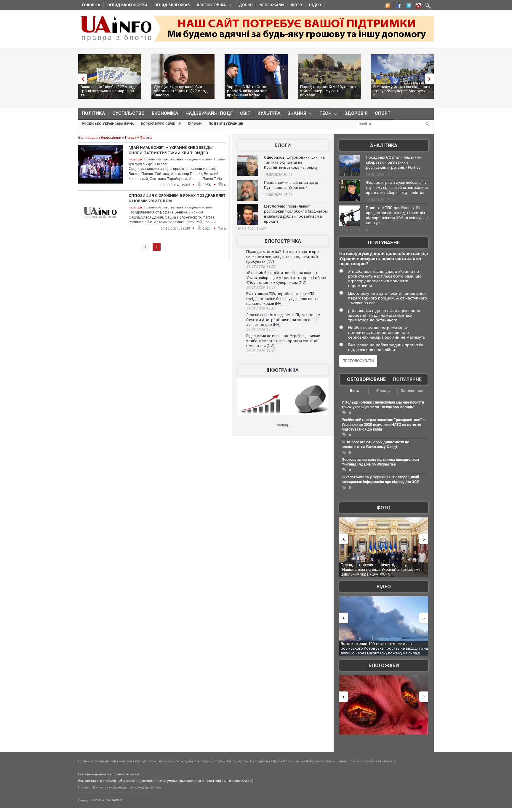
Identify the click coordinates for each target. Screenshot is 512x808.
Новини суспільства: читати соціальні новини (178, 159)
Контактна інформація (109, 787)
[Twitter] (407, 6)
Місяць (383, 390)
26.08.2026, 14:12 (260, 351)
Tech (324, 115)
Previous (81, 79)
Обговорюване (366, 379)
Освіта (230, 761)
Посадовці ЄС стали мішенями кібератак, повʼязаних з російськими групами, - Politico (393, 162)
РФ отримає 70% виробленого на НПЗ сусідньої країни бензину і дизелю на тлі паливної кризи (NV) (282, 298)
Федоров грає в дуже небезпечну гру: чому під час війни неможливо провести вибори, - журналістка (397, 187)
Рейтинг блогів (366, 761)
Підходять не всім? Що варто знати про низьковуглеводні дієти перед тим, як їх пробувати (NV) (282, 256)
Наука (204, 761)
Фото (296, 5)
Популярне (407, 379)
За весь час (412, 390)
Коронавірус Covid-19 (160, 124)
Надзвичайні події (209, 113)
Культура (269, 113)
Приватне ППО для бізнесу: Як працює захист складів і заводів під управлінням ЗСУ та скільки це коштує (397, 215)
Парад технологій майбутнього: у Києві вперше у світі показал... (328, 91)
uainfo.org (133, 780)
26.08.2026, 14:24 (260, 330)
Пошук (130, 138)
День (354, 390)
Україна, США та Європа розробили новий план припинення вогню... (249, 91)
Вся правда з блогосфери (99, 138)
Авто (242, 761)
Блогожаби (272, 5)
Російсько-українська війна (108, 124)
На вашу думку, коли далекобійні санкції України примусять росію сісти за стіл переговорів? (383, 258)
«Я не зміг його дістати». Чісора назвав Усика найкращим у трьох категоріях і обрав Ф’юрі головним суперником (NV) (286, 277)
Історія (217, 761)
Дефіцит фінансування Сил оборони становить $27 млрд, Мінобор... (181, 91)
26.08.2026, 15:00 (260, 266)
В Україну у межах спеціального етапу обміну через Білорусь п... (401, 91)
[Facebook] (397, 6)
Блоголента (344, 761)
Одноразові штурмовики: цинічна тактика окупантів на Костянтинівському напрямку (294, 162)
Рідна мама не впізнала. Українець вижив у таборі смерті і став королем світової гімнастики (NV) (283, 341)
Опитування (384, 243)
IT (250, 761)
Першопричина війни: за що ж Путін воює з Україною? (291, 185)
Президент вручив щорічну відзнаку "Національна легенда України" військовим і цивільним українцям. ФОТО (380, 569)
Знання (295, 115)
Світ (245, 113)
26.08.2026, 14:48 (260, 288)
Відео (315, 5)
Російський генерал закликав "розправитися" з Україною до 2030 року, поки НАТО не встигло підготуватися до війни (383, 424)
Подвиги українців (226, 124)
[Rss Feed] (387, 6)
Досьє (245, 5)
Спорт (383, 113)
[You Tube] (417, 6)
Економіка (165, 113)
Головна (91, 5)
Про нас (84, 787)
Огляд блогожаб (172, 5)
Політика (93, 113)
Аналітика (383, 145)
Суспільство (128, 113)
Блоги (283, 145)
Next (431, 79)
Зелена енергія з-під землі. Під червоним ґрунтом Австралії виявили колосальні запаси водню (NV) (283, 320)
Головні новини (104, 761)
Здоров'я (356, 113)
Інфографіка (283, 370)
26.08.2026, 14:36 (260, 309)
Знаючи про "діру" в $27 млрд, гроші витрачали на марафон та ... (108, 91)
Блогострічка (209, 6)
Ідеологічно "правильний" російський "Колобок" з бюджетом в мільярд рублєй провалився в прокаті (296, 214)
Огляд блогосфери (127, 5)
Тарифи (194, 124)
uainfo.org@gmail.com (145, 787)
